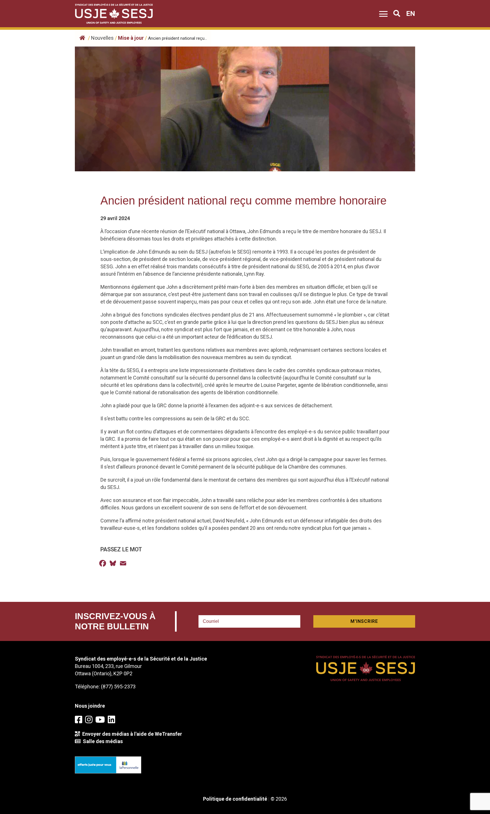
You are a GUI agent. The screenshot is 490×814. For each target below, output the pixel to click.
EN (410, 14)
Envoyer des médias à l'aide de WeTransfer (131, 734)
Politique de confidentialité (235, 799)
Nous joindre (90, 706)
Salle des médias (102, 741)
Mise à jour (131, 38)
